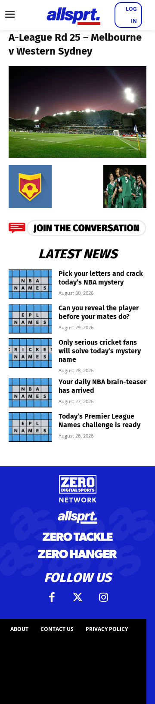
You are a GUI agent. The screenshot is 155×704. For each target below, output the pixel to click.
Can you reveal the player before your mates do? (99, 312)
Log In (131, 14)
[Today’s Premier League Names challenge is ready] (30, 427)
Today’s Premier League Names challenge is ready (99, 420)
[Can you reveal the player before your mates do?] (30, 319)
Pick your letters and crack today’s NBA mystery (101, 277)
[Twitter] (77, 597)
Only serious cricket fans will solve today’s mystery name (100, 351)
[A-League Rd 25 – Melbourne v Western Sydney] (77, 155)
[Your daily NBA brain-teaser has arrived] (30, 392)
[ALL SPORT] (73, 15)
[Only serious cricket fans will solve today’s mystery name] (30, 353)
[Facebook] (51, 597)
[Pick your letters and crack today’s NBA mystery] (30, 284)
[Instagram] (103, 597)
